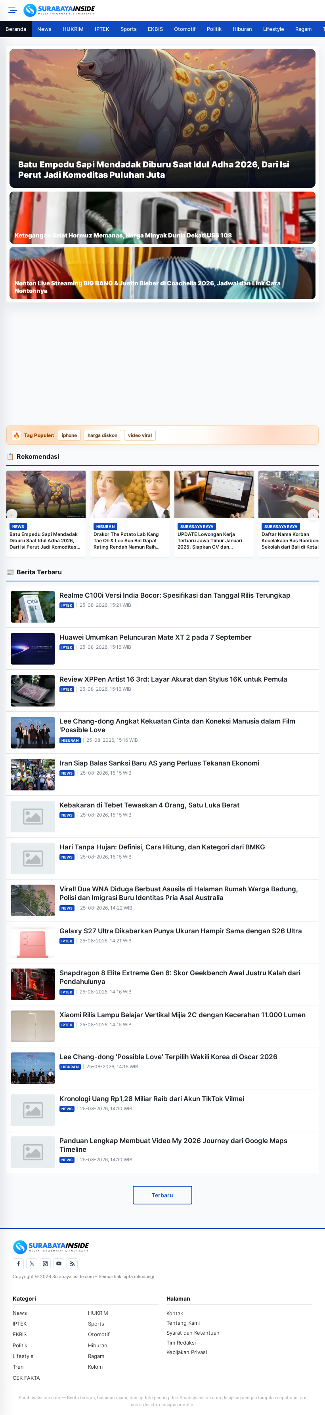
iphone (69, 435)
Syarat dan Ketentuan (193, 1333)
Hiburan (242, 29)
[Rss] (72, 1263)
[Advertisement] (162, 364)
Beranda (16, 29)
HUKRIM (73, 29)
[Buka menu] (11, 10)
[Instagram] (45, 1263)
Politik (214, 29)
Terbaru (162, 1195)
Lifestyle (273, 29)
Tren (18, 1367)
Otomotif (185, 29)
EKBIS (155, 29)
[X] (31, 1263)
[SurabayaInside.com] (171, 10)
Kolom (95, 1367)
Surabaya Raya (196, 526)
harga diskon (102, 435)
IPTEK (102, 29)
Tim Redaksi (181, 1342)
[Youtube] (58, 1263)
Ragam (303, 29)
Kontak (174, 1313)
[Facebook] (18, 1263)
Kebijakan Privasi (186, 1352)
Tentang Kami (183, 1323)
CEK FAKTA (26, 1378)
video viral (140, 435)
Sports (128, 29)
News (44, 29)
